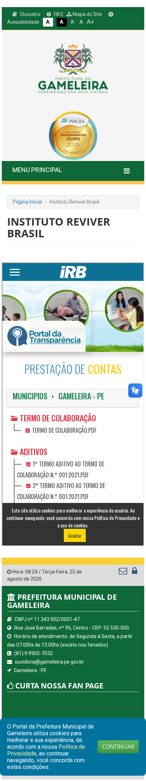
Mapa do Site (87, 14)
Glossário (29, 14)
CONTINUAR (118, 746)
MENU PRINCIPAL (37, 169)
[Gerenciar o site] (134, 572)
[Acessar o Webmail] (123, 572)
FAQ (58, 14)
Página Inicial (27, 202)
